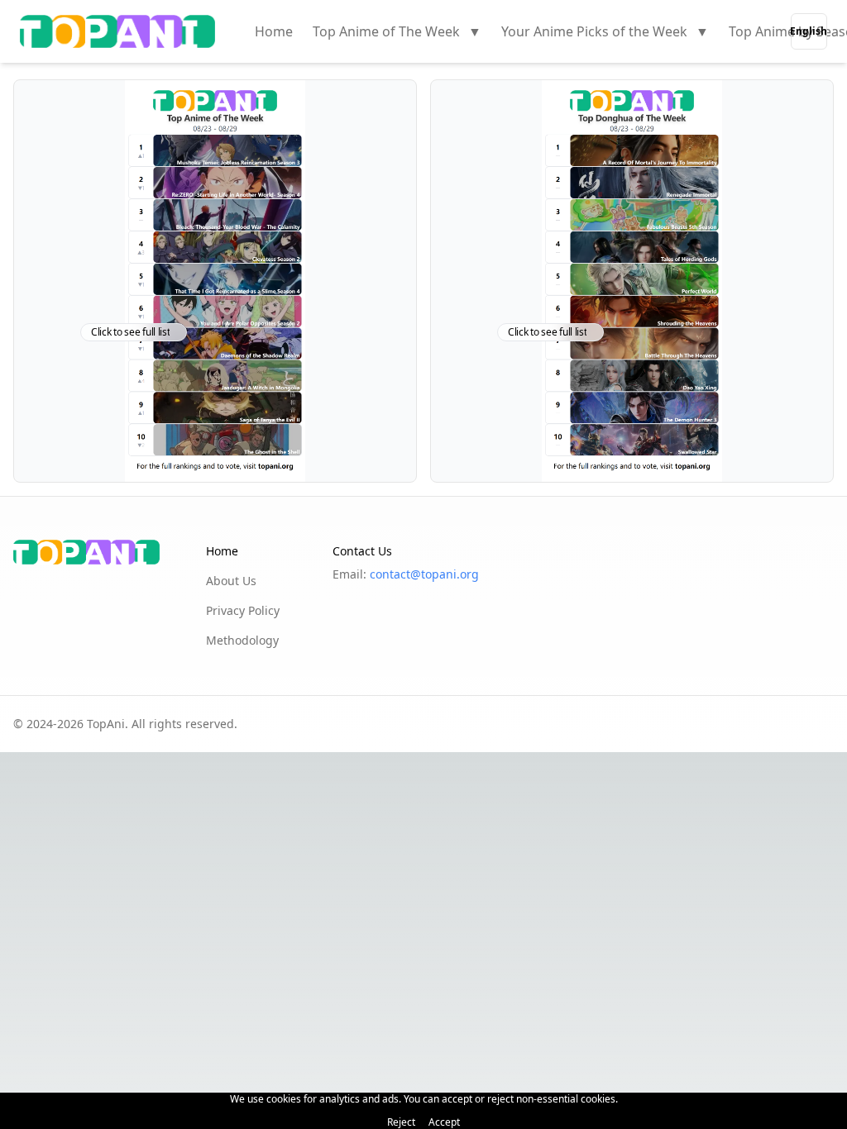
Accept (444, 1122)
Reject (401, 1122)
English (809, 31)
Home (274, 31)
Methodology (242, 640)
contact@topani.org (424, 574)
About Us (231, 580)
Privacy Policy (243, 610)
